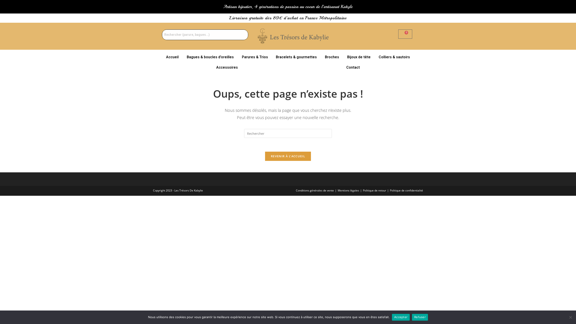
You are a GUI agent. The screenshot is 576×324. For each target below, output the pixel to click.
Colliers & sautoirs (394, 57)
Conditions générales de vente (315, 190)
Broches (332, 57)
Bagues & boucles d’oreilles (210, 57)
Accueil (172, 57)
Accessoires (227, 67)
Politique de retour (374, 190)
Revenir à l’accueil (288, 156)
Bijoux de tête (359, 57)
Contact (353, 67)
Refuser (420, 317)
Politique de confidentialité (406, 190)
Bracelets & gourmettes (296, 57)
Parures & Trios (255, 57)
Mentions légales (348, 190)
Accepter (400, 317)
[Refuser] (570, 317)
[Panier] (405, 34)
